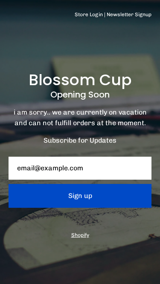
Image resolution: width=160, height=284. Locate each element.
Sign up (80, 196)
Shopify (80, 235)
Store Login (89, 14)
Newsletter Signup (129, 14)
